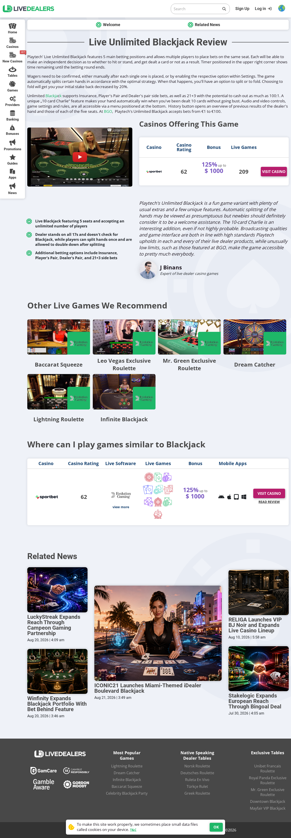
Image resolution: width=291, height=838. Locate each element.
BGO (108, 111)
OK (216, 827)
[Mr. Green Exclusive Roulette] (189, 337)
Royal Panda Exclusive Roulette (267, 780)
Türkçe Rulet (197, 786)
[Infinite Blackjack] (124, 391)
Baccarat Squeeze (59, 364)
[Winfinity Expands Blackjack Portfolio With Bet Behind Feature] (57, 671)
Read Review (269, 502)
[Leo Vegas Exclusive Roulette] (124, 337)
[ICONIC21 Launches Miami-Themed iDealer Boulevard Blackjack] (158, 633)
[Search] (224, 9)
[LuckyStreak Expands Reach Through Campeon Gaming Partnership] (57, 589)
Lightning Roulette (58, 419)
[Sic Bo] (148, 502)
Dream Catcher (254, 364)
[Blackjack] (158, 478)
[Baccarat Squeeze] (58, 337)
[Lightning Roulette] (58, 391)
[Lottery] (158, 514)
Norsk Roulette (197, 766)
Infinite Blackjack (124, 419)
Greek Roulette (197, 793)
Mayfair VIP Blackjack (267, 808)
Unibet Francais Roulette (267, 769)
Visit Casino (274, 171)
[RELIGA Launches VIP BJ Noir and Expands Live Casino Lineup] (258, 592)
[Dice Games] (167, 502)
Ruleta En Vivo (197, 779)
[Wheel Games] (158, 502)
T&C (133, 830)
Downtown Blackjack (267, 801)
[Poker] (158, 490)
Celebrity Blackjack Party (127, 793)
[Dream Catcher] (254, 337)
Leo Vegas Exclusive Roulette (124, 364)
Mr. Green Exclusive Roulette (189, 364)
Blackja (51, 95)
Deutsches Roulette (197, 772)
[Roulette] (149, 478)
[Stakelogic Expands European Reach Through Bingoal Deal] (258, 668)
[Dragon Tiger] (168, 490)
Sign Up (242, 8)
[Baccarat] (148, 490)
